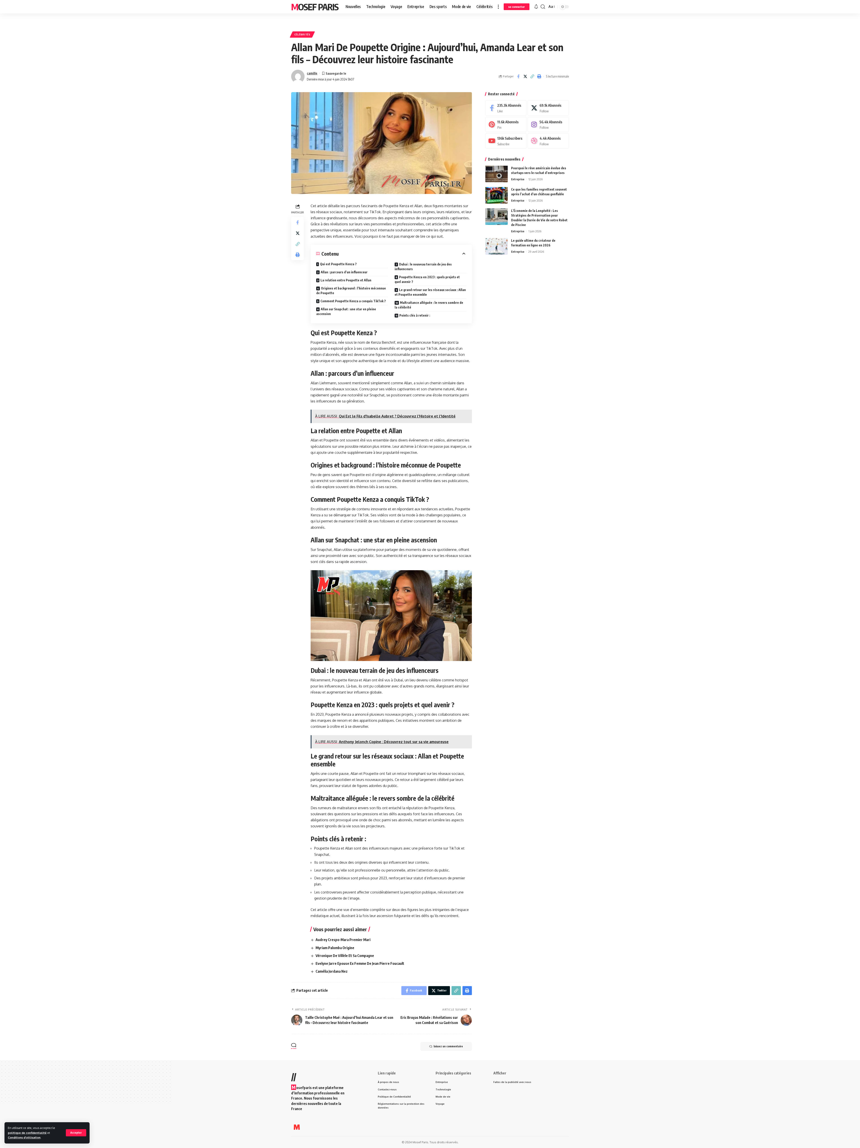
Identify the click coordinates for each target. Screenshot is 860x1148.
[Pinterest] (506, 124)
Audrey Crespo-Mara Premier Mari (343, 939)
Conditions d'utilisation (24, 1137)
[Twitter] (548, 108)
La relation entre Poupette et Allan (345, 280)
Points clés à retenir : (414, 315)
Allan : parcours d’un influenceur (344, 272)
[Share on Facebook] (518, 76)
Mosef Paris (314, 6)
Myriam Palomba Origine (335, 948)
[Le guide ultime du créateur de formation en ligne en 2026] (496, 246)
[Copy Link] (532, 76)
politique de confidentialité (27, 1133)
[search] (543, 6)
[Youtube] (506, 141)
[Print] (539, 76)
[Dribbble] (548, 141)
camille (312, 73)
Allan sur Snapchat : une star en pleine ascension (346, 311)
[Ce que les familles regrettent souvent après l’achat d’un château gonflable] (496, 195)
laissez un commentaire (448, 1046)
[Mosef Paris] (296, 1127)
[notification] (536, 6)
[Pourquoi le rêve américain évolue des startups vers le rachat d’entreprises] (496, 173)
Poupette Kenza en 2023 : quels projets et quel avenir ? (427, 279)
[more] (498, 6)
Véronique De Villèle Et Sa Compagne (345, 955)
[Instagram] (548, 124)
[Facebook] (506, 108)
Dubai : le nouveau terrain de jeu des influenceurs (423, 266)
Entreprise (517, 179)
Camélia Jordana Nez (332, 971)
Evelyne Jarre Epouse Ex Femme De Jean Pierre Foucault (360, 963)
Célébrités (302, 34)
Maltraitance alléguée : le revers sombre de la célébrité (429, 305)
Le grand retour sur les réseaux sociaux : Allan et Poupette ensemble (430, 292)
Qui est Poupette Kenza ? (338, 264)
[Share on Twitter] (525, 76)
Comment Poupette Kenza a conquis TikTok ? (353, 301)
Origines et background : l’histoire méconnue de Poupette (351, 290)
